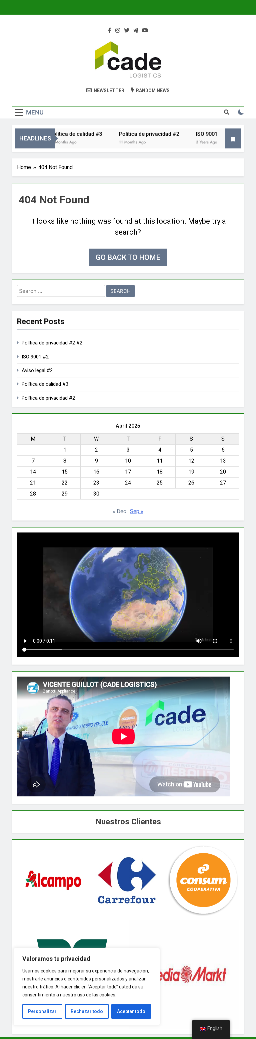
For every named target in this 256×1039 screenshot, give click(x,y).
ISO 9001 (195, 134)
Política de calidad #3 (64, 134)
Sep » (136, 511)
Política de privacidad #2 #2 (52, 343)
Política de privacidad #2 (138, 134)
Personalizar (42, 1011)
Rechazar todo (87, 1011)
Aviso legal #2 (37, 370)
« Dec (119, 511)
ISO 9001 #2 (35, 357)
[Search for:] (61, 292)
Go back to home (128, 257)
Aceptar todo (131, 1011)
